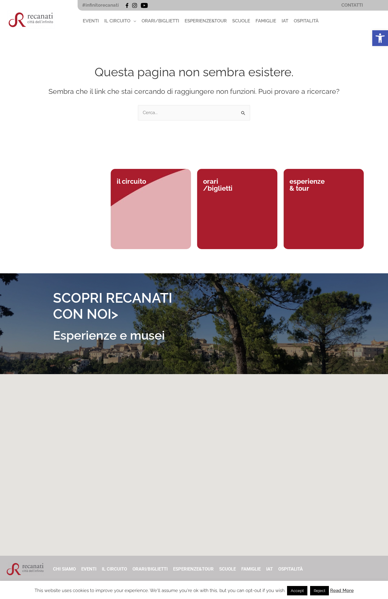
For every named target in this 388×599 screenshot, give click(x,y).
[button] (380, 38)
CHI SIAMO (64, 569)
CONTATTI (352, 5)
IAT (285, 21)
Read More (342, 590)
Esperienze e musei (109, 335)
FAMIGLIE (266, 21)
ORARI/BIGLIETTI (160, 21)
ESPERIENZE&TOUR (206, 21)
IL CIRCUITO (117, 21)
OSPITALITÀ (306, 21)
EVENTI (91, 21)
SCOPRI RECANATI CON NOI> (112, 306)
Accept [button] (297, 590)
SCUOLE (241, 21)
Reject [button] (319, 590)
